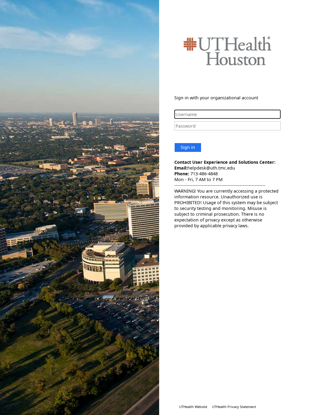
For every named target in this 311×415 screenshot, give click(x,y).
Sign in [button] (188, 147)
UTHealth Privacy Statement (234, 406)
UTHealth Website (193, 406)
